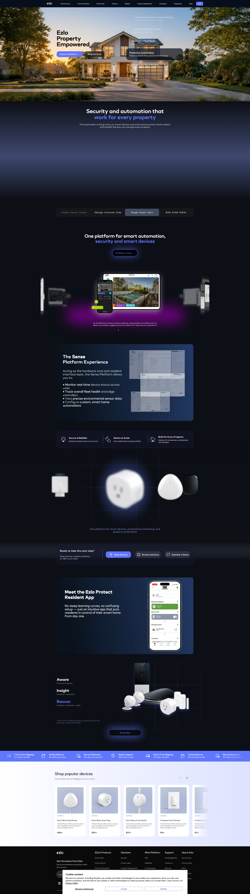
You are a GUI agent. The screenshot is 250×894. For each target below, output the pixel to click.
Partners (115, 3)
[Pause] (62, 416)
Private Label (126, 863)
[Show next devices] (192, 811)
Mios (147, 858)
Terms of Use (186, 858)
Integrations (178, 3)
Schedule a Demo (180, 554)
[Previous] (68, 296)
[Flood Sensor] (60, 485)
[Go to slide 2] (121, 330)
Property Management (145, 3)
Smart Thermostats (102, 868)
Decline (163, 889)
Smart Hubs (99, 858)
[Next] (181, 296)
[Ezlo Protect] (125, 489)
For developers (150, 868)
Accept (124, 889)
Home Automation (83, 3)
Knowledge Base (171, 858)
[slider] (127, 416)
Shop (190, 3)
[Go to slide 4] (126, 330)
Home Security (65, 3)
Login (199, 3)
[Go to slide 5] (128, 330)
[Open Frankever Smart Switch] (101, 170)
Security (124, 858)
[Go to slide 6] (131, 330)
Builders (127, 3)
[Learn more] (206, 686)
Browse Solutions (150, 554)
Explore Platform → (69, 54)
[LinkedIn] (59, 883)
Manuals (168, 868)
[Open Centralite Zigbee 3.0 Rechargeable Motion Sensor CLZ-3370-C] (128, 147)
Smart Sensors (100, 863)
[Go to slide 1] (118, 330)
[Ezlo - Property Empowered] (60, 853)
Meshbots (148, 863)
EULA (184, 868)
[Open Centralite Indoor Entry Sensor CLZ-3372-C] (154, 151)
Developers (163, 3)
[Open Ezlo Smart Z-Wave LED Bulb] (97, 160)
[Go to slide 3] (123, 330)
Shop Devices (94, 54)
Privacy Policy (72, 883)
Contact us (169, 863)
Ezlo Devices (100, 3)
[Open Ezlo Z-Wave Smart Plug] (64, 172)
